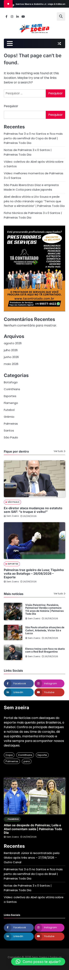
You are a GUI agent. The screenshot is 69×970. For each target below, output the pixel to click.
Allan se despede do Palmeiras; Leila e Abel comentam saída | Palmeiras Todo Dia (33, 828)
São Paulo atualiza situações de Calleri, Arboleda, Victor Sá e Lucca (44, 630)
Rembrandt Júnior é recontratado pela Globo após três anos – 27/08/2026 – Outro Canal (31, 857)
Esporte (42, 755)
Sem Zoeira (13, 515)
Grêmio (9, 417)
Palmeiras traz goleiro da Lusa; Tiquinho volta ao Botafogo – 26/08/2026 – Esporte (34, 573)
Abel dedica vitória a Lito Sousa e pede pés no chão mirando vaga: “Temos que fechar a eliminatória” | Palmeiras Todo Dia (34, 201)
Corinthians (12, 389)
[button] (38, 961)
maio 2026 (11, 364)
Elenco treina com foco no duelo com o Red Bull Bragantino (45, 650)
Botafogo (11, 382)
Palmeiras (11, 424)
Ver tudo (58, 451)
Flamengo (11, 403)
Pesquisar (11, 106)
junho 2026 (11, 357)
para (27, 761)
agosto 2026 (13, 343)
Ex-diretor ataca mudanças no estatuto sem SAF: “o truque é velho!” (33, 510)
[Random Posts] (59, 43)
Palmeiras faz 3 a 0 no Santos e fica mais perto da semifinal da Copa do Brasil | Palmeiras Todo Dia (33, 138)
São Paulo (11, 437)
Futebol (9, 410)
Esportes (10, 396)
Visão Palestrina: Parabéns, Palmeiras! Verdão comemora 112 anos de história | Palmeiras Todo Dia (44, 609)
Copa (9, 755)
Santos (9, 430)
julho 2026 (11, 350)
